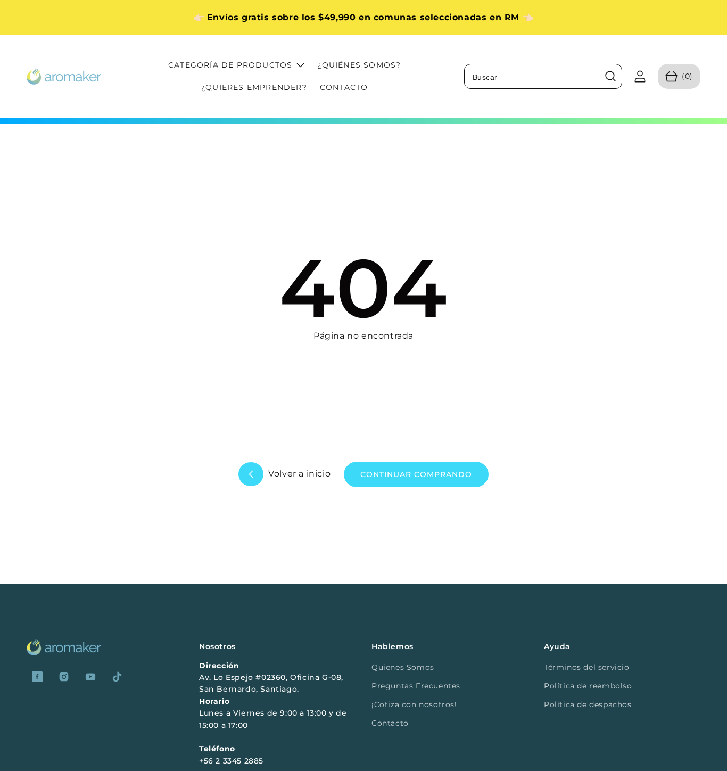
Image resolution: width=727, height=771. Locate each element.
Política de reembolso (588, 686)
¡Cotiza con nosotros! (414, 704)
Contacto (390, 723)
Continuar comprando (416, 474)
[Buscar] (610, 76)
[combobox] (543, 76)
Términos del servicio (587, 667)
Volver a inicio (298, 474)
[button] (679, 76)
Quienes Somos (402, 667)
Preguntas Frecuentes (415, 686)
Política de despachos (588, 704)
